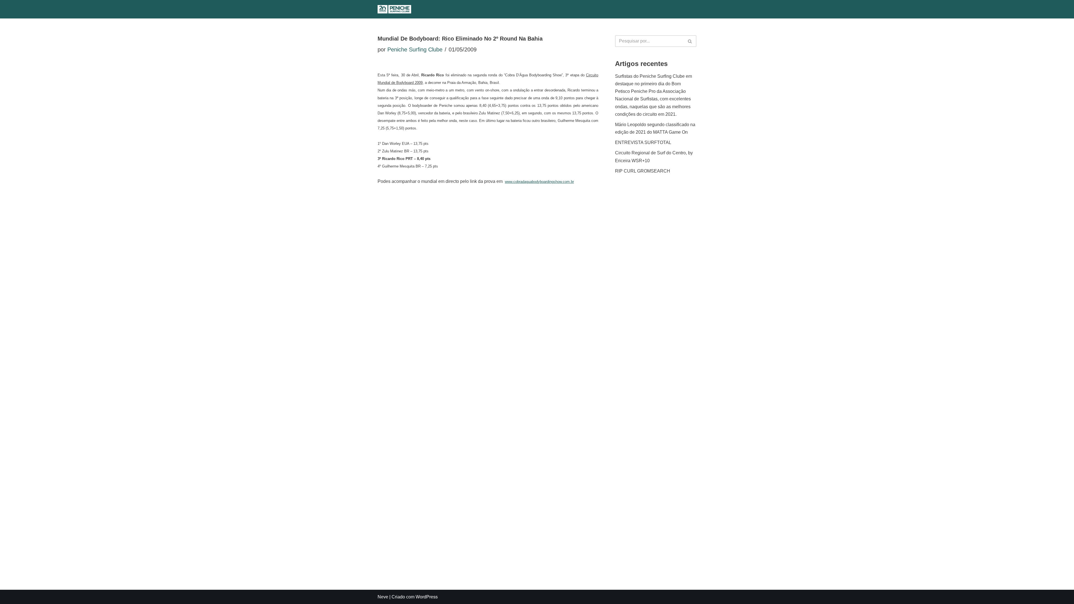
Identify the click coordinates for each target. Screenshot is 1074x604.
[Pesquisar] (530, 9)
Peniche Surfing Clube (414, 49)
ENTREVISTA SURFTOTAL (643, 142)
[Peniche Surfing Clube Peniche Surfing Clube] (394, 9)
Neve (383, 596)
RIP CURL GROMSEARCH (642, 171)
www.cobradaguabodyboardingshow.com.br (539, 182)
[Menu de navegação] (541, 9)
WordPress (427, 596)
